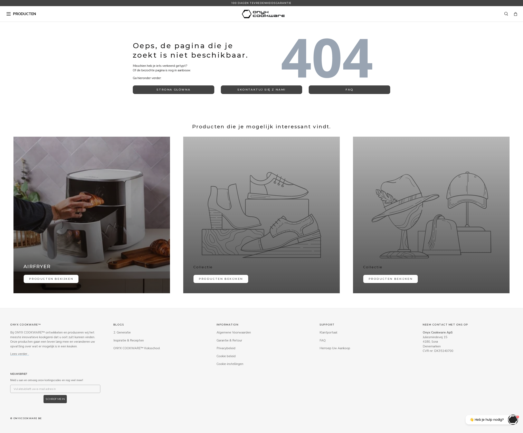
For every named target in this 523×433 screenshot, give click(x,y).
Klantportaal (328, 332)
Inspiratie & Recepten (128, 340)
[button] (515, 14)
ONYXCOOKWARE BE (27, 418)
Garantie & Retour (229, 340)
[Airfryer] (91, 215)
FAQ (349, 89)
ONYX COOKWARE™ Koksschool (136, 348)
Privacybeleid (226, 348)
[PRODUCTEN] (8, 13)
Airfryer (37, 266)
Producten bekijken (221, 278)
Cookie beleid (226, 356)
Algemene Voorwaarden (234, 332)
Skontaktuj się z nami (261, 89)
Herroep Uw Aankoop (335, 348)
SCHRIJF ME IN (55, 399)
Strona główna (173, 89)
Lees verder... (19, 354)
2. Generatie (122, 332)
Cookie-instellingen (230, 364)
